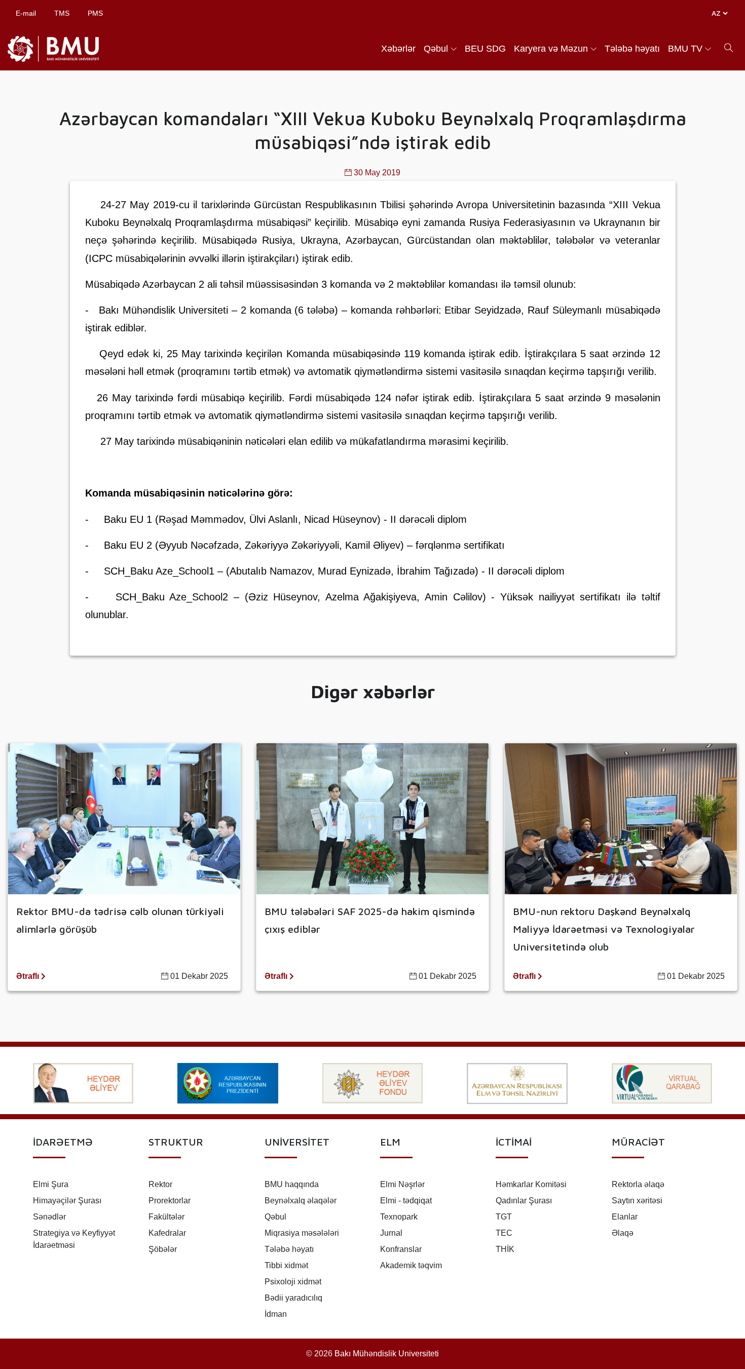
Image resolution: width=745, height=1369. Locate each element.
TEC (504, 1233)
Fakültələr (166, 1216)
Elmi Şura (50, 1184)
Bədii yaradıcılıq (293, 1298)
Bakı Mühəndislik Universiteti (386, 1353)
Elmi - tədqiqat (406, 1200)
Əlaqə (623, 1233)
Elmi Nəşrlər (402, 1184)
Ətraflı (28, 976)
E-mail (26, 13)
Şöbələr (162, 1249)
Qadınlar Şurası (524, 1200)
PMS (95, 13)
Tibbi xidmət (286, 1265)
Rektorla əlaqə (638, 1184)
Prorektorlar (169, 1200)
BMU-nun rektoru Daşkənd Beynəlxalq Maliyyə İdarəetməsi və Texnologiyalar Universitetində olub (604, 929)
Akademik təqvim (411, 1265)
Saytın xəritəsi (637, 1200)
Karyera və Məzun (551, 49)
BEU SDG (485, 49)
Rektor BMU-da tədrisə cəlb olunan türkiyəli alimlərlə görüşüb (120, 920)
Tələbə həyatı (632, 49)
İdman (276, 1314)
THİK (505, 1249)
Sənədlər (49, 1216)
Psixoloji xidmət (293, 1281)
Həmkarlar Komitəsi (531, 1184)
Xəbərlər (398, 49)
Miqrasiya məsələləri (302, 1233)
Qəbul (436, 49)
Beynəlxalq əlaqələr (301, 1200)
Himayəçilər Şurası (67, 1200)
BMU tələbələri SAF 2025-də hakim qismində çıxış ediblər (370, 920)
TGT (504, 1216)
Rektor (160, 1184)
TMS (61, 13)
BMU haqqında (292, 1184)
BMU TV (685, 49)
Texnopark (399, 1216)
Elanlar (625, 1216)
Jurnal (391, 1233)
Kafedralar (167, 1233)
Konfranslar (401, 1249)
